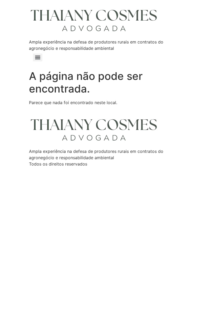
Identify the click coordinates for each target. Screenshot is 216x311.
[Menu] (37, 57)
